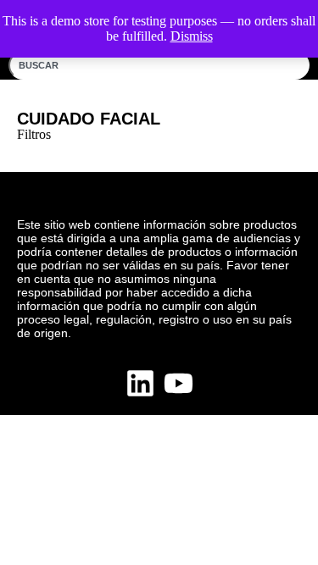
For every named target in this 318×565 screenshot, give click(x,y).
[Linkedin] (140, 383)
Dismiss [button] (191, 36)
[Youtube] (178, 383)
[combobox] (159, 65)
